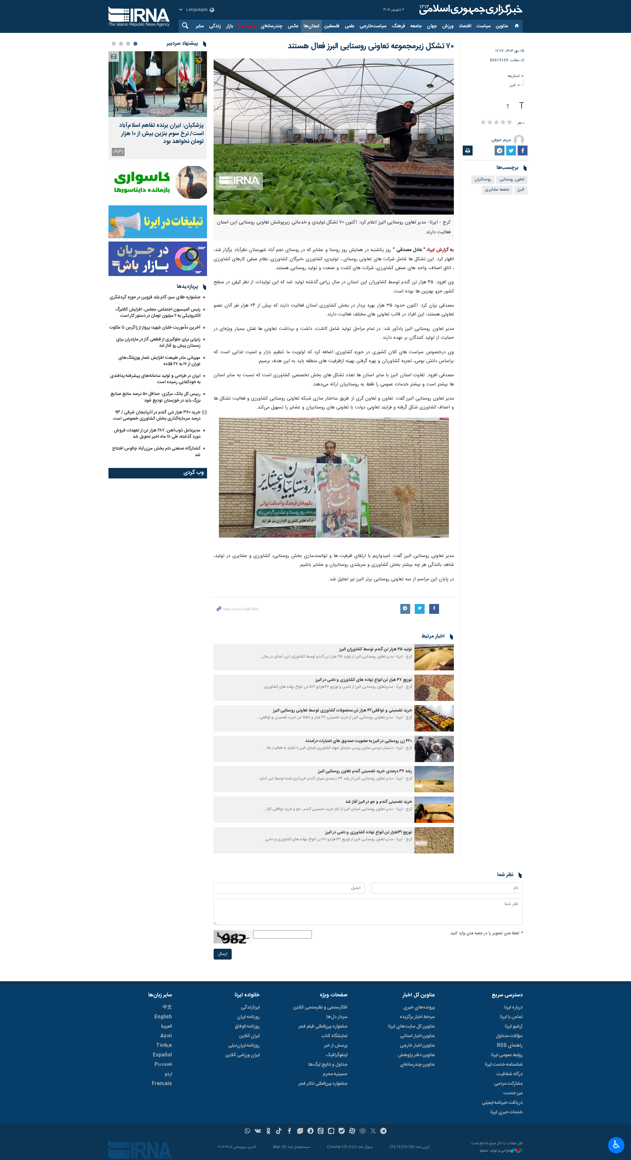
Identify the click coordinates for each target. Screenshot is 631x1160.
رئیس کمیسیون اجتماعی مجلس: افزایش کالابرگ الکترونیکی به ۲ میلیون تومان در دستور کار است (157, 312)
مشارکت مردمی (508, 1084)
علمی (349, 26)
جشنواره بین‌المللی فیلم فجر (322, 1027)
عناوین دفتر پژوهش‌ (416, 1055)
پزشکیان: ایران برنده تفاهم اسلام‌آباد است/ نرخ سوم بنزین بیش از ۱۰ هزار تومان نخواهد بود (161, 134)
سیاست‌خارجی (373, 26)
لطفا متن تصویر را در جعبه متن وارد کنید (486, 933)
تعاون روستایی (511, 179)
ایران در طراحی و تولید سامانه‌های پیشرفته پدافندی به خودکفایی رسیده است (155, 379)
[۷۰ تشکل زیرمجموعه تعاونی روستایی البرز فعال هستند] (334, 136)
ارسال (222, 954)
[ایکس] (373, 1131)
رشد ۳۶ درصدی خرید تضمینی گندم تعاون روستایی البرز (364, 771)
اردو (168, 1074)
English (163, 1017)
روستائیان (483, 179)
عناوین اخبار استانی (417, 1036)
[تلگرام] (383, 1131)
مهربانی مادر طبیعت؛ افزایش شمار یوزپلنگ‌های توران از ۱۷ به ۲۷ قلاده (159, 361)
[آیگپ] (331, 1131)
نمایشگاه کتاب (334, 1036)
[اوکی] (268, 1131)
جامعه (416, 26)
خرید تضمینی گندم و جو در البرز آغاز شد (378, 802)
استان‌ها (311, 26)
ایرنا (470, 9)
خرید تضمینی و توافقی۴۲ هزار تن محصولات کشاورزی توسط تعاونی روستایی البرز (342, 710)
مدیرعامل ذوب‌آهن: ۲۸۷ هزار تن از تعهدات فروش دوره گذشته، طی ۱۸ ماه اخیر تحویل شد (157, 433)
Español (162, 1055)
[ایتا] (320, 1131)
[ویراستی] (299, 1131)
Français (162, 1084)
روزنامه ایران (248, 1017)
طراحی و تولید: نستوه (495, 1151)
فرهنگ (398, 26)
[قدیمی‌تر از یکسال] (434, 657)
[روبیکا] (362, 1131)
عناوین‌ (502, 26)
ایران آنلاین (249, 1036)
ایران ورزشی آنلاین (242, 1055)
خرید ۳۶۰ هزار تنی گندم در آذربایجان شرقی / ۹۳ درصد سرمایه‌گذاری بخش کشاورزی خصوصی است (156, 415)
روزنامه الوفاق (247, 1027)
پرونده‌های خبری (419, 1007)
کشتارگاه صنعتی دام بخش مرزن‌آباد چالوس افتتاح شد (156, 451)
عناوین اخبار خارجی (417, 1046)
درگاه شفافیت (510, 1074)
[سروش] (310, 1131)
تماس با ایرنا (511, 1017)
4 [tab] (114, 44)
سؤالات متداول (509, 1036)
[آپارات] (352, 1131)
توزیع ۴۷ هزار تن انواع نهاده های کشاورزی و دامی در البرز (364, 680)
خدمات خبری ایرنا (506, 1112)
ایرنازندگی (250, 1007)
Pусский (163, 1065)
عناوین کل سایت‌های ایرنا (411, 1027)
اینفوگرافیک (336, 1055)
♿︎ (616, 1144)
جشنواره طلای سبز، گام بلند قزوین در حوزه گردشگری (154, 297)
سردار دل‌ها (336, 1017)
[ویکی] (257, 1131)
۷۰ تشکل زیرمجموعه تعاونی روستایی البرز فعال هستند (371, 46)
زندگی (215, 26)
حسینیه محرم (335, 1074)
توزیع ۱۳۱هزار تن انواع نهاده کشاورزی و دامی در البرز (368, 832)
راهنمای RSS (510, 1046)
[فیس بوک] (289, 1131)
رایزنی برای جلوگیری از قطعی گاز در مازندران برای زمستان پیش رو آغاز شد (158, 342)
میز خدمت (513, 1093)
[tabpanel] (157, 105)
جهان (432, 26)
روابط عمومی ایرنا (507, 1055)
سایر (200, 26)
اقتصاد (465, 26)
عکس (293, 26)
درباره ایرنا (513, 1007)
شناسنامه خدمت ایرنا (504, 1065)
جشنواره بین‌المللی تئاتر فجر (322, 1084)
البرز (513, 85)
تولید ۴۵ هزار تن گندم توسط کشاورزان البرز (375, 649)
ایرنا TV (244, 26)
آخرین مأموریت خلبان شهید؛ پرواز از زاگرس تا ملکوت (154, 327)
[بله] (341, 1131)
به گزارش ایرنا (441, 250)
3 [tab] (121, 44)
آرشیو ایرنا (514, 1027)
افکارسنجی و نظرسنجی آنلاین (320, 1007)
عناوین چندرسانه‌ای (417, 1065)
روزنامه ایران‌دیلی (244, 1046)
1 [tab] (135, 44)
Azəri (166, 1036)
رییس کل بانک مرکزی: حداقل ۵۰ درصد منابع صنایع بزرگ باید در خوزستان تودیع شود (155, 397)
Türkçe (164, 1046)
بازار (229, 26)
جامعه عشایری (497, 189)
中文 (167, 1007)
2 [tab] (128, 44)
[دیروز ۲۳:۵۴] (157, 84)
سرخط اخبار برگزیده (417, 1017)
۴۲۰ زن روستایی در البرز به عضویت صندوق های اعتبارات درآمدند (358, 741)
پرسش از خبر (335, 1046)
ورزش (448, 26)
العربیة (166, 1027)
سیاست (484, 26)
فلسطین (331, 26)
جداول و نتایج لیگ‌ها (327, 1065)
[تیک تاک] (278, 1131)
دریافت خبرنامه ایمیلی (502, 1103)
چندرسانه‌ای (271, 26)
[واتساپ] (247, 1131)
